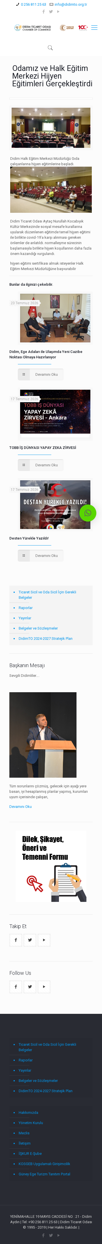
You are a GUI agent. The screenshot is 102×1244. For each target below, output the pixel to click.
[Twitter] (51, 11)
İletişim (25, 1143)
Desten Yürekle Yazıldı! (29, 538)
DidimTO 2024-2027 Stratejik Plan (46, 638)
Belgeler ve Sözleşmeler (38, 628)
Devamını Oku (20, 806)
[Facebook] (44, 11)
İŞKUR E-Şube (30, 1153)
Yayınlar (25, 618)
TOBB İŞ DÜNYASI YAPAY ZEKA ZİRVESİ (42, 448)
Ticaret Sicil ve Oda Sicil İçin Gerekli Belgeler (47, 595)
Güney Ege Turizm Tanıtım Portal (44, 1174)
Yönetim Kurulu (31, 1123)
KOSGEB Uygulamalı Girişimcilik (44, 1164)
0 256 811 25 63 (33, 4)
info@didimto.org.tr (71, 4)
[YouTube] (58, 11)
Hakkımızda (28, 1112)
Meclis (24, 1133)
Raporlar (26, 608)
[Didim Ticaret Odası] (51, 27)
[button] (87, 513)
